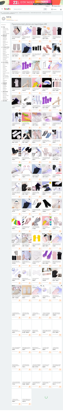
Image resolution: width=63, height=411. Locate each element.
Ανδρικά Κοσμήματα (5, 88)
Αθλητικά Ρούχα (5, 95)
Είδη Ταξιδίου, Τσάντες (5, 45)
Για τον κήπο (5, 70)
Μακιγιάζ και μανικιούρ (14, 12)
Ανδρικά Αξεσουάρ (6, 33)
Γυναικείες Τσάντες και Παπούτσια (5, 38)
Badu (1, 12)
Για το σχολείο (5, 60)
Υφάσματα (4, 68)
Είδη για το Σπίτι (5, 63)
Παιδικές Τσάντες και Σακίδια (6, 58)
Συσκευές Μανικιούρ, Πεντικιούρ (36, 12)
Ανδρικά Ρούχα (5, 28)
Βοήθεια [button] (47, 6)
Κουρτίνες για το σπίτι (6, 78)
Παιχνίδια (4, 59)
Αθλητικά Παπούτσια (5, 97)
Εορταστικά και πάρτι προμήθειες (6, 76)
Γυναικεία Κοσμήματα (5, 86)
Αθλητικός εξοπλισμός (5, 94)
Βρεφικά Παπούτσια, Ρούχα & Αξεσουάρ (6, 54)
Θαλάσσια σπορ (5, 99)
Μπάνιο (4, 65)
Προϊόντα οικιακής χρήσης (6, 74)
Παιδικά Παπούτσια (5, 52)
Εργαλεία (4, 71)
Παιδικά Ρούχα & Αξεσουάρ (6, 49)
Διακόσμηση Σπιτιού (5, 67)
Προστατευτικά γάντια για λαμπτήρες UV (8, 13)
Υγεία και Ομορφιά (6, 12)
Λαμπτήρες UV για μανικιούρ (46, 12)
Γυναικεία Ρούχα (5, 29)
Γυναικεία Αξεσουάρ (4, 32)
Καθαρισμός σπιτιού (5, 81)
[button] (2, 8)
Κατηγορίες (3, 24)
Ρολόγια (4, 90)
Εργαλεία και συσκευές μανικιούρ (24, 12)
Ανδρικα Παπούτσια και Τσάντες (5, 42)
